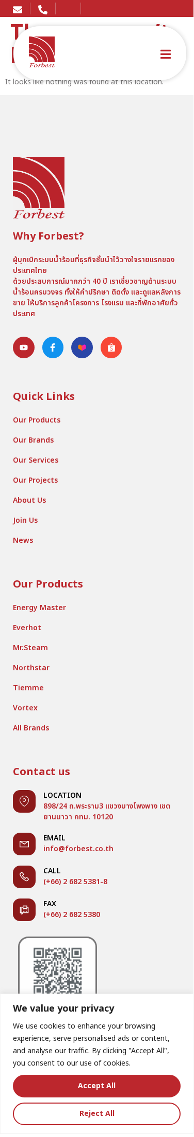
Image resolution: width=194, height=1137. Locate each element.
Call (52, 871)
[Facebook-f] (53, 347)
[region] (96, 1064)
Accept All (97, 1085)
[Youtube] (24, 347)
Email (54, 838)
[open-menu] (165, 56)
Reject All (97, 1113)
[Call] (24, 877)
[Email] (24, 844)
